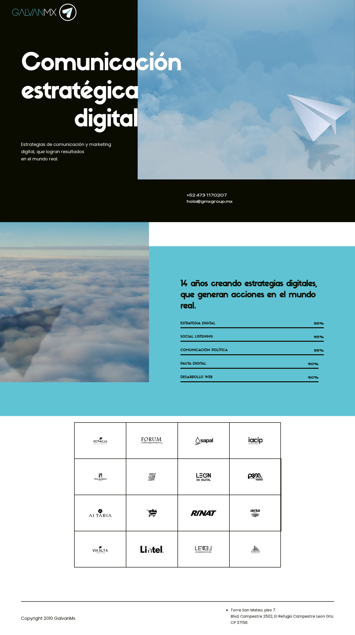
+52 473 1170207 (207, 195)
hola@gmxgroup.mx (210, 201)
